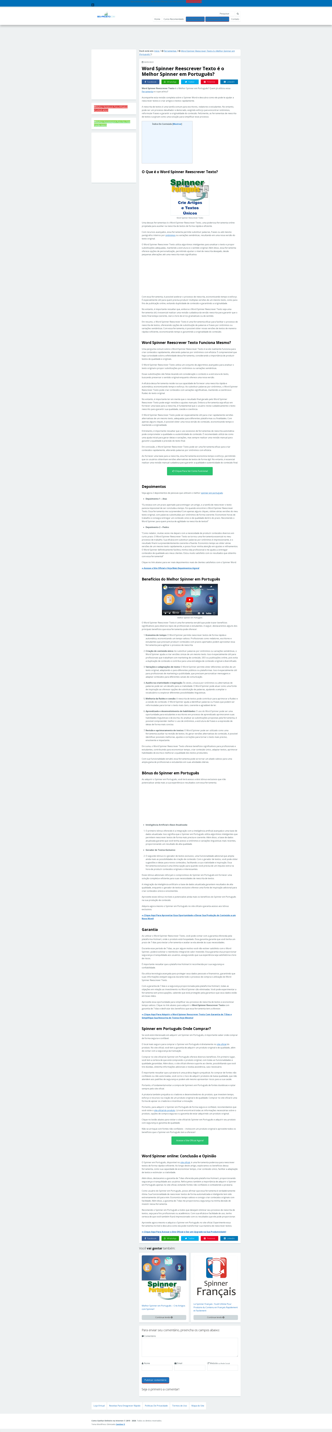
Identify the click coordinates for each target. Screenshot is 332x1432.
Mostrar (177, 124)
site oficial (221, 1044)
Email (179, 1363)
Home (157, 19)
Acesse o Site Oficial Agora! (190, 1140)
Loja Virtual (99, 1405)
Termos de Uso (179, 1405)
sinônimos (170, 235)
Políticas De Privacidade (156, 1405)
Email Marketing (195, 19)
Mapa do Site (197, 1405)
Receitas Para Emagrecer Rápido (124, 1405)
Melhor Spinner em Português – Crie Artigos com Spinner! (163, 1307)
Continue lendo (163, 1317)
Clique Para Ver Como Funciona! (191, 470)
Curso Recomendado (174, 19)
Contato (235, 19)
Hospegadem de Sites (217, 19)
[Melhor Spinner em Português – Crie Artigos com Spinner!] (164, 1277)
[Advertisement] (166, 40)
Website (219, 1363)
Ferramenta (147, 91)
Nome (146, 1363)
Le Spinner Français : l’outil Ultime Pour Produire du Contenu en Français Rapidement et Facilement (215, 1307)
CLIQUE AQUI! (193, 1)
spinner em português (212, 493)
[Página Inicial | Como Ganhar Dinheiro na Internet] (106, 16)
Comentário (150, 1336)
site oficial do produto (164, 1110)
